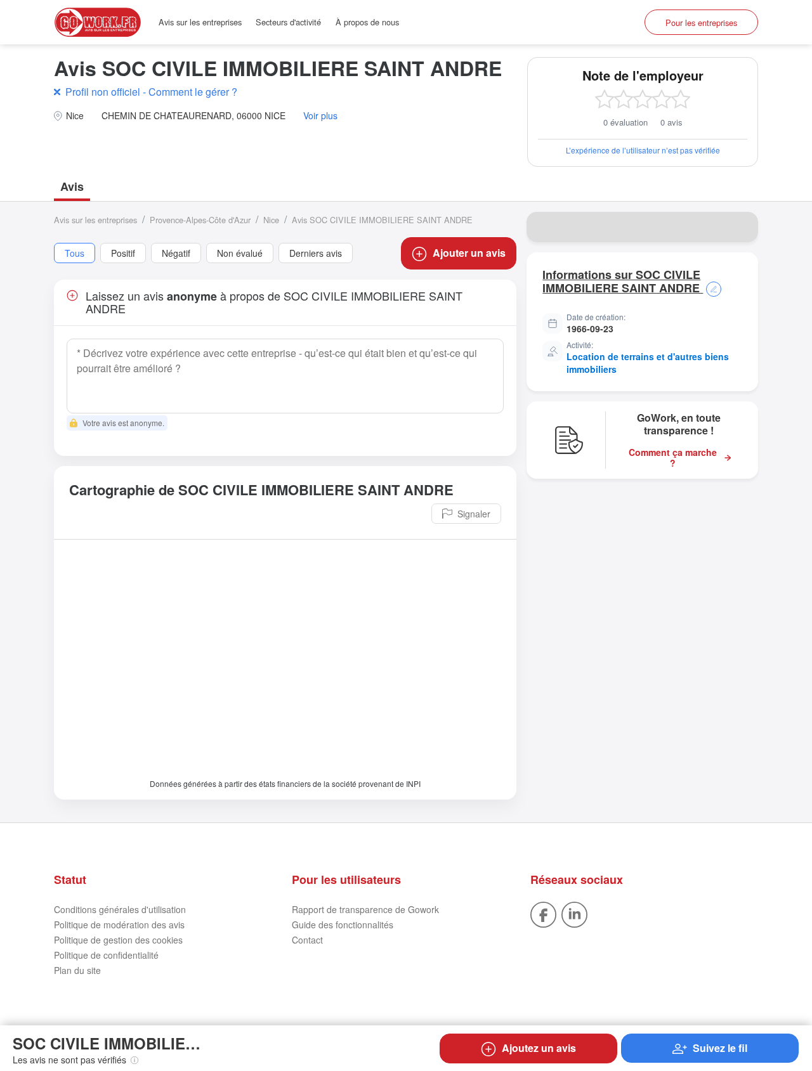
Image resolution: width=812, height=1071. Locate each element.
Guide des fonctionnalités (342, 924)
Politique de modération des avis (119, 924)
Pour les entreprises (701, 22)
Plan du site (77, 970)
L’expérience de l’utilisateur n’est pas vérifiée (643, 150)
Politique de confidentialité (106, 955)
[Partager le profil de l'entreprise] (740, 227)
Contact (307, 939)
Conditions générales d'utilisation (120, 909)
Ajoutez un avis (539, 1048)
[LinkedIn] (574, 913)
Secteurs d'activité (288, 22)
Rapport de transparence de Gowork (365, 909)
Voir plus (320, 116)
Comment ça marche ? (673, 457)
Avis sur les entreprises (200, 22)
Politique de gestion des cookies (118, 939)
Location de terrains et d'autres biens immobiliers (647, 362)
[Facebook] (543, 913)
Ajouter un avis (469, 252)
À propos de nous (367, 22)
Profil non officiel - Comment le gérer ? (151, 91)
